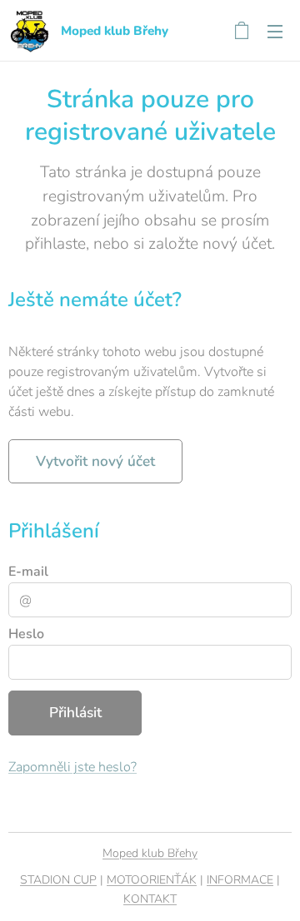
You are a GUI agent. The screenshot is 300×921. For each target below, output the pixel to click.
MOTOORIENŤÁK (152, 880)
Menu (275, 30)
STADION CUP (58, 880)
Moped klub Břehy (150, 853)
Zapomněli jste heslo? (72, 767)
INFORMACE (240, 880)
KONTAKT (150, 899)
